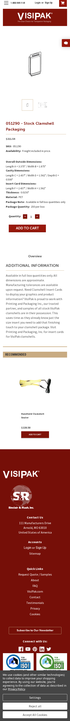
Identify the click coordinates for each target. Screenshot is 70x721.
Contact (35, 597)
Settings (35, 697)
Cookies (35, 614)
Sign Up (48, 2)
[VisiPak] (21, 508)
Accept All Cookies (35, 715)
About (35, 580)
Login (37, 2)
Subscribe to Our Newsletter (35, 630)
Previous (6, 64)
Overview (35, 256)
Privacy (35, 608)
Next (64, 64)
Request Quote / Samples (35, 574)
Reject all (35, 706)
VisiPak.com (35, 591)
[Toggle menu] (6, 6)
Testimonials (35, 603)
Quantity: (15, 216)
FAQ (35, 586)
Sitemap (35, 553)
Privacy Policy (16, 689)
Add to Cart (35, 434)
